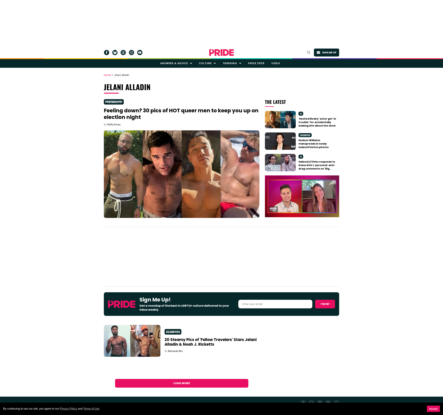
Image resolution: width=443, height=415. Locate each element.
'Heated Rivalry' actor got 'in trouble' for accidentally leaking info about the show (317, 122)
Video (275, 63)
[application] (302, 196)
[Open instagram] (131, 52)
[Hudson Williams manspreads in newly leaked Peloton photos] (280, 141)
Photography (113, 102)
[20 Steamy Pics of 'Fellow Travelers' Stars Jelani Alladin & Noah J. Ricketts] (132, 341)
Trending (230, 63)
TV (301, 113)
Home (107, 75)
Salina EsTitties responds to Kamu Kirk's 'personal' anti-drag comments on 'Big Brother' (317, 167)
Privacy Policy (68, 408)
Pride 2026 (256, 63)
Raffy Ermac (114, 124)
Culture (205, 63)
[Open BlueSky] (115, 52)
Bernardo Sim (175, 351)
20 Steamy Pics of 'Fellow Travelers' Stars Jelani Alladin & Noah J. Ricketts (211, 342)
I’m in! (325, 304)
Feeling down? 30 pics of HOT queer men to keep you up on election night (181, 114)
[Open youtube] (140, 52)
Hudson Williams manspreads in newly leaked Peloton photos (314, 144)
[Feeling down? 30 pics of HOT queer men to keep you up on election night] (181, 174)
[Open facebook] (106, 52)
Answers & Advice (174, 63)
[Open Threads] (123, 52)
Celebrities (305, 135)
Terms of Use (91, 408)
